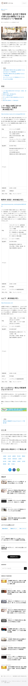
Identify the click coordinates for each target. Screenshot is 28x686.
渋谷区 (9, 458)
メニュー (24, 3)
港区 (9, 464)
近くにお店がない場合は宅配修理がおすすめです (13, 97)
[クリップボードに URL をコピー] (18, 469)
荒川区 (19, 456)
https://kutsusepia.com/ (7, 302)
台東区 (19, 461)
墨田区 (14, 461)
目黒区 (4, 456)
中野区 (4, 458)
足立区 (9, 456)
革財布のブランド (13, 528)
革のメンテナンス (4, 9)
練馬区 (14, 456)
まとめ (4, 98)
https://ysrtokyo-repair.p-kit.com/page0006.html (13, 114)
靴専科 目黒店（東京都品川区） (10, 94)
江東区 (9, 461)
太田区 (20, 458)
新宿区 (4, 464)
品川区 (4, 461)
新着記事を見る (14, 556)
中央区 (13, 464)
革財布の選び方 (5, 528)
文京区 (23, 461)
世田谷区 (15, 458)
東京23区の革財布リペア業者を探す (10, 100)
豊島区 (23, 456)
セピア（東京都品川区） (8, 95)
